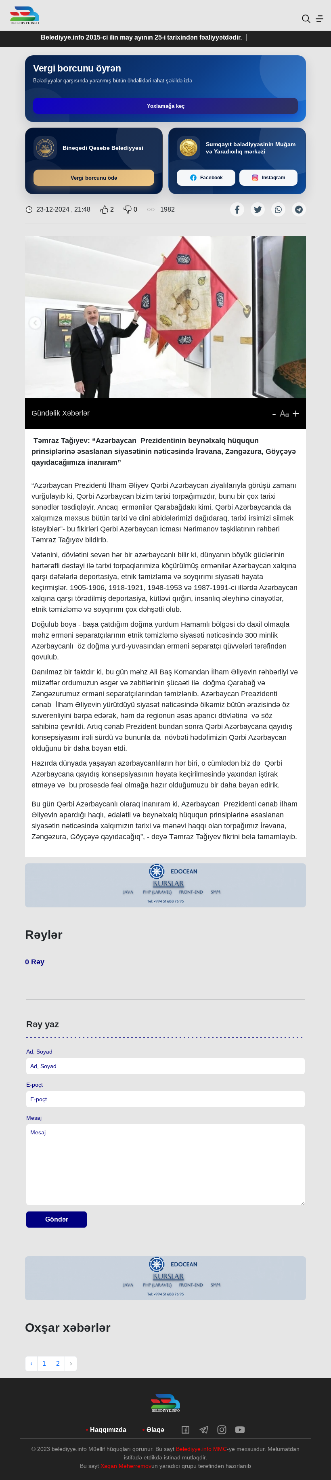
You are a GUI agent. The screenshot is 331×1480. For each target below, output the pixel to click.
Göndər (56, 1219)
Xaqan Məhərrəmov (126, 1466)
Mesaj (34, 1118)
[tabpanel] (165, 885)
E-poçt (34, 1084)
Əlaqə (155, 1429)
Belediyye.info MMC (201, 1449)
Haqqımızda (108, 1429)
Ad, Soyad (39, 1051)
